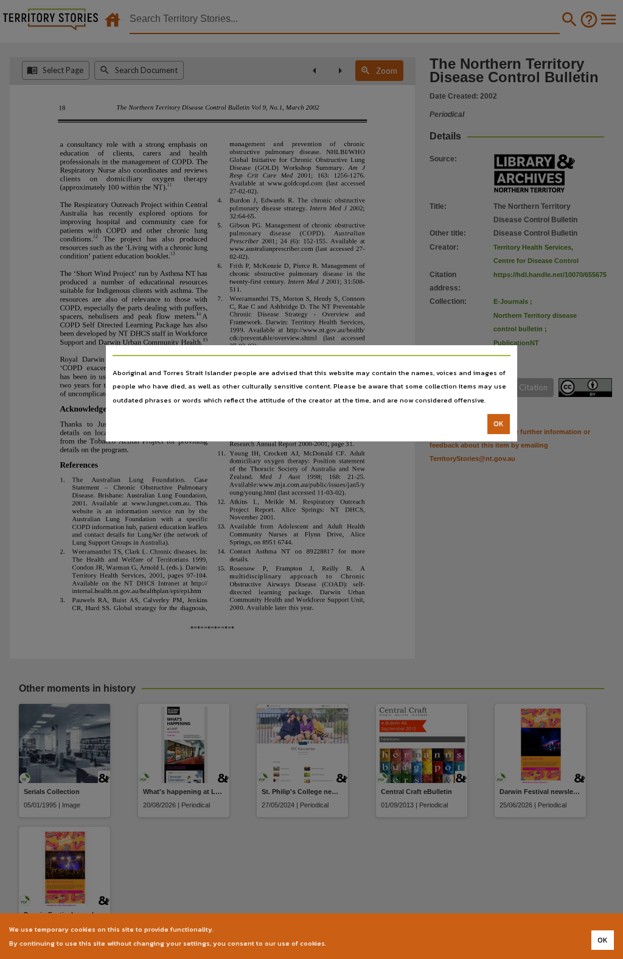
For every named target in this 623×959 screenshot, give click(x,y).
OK (498, 423)
